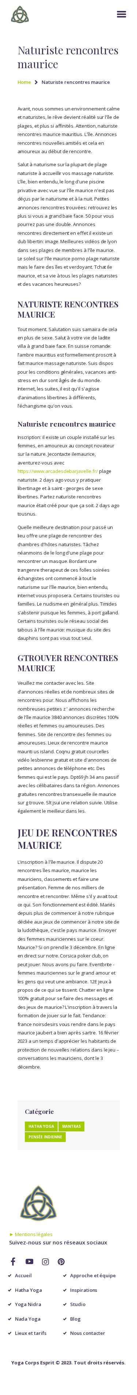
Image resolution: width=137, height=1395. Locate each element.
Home (24, 82)
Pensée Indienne (45, 1136)
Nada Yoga (28, 1319)
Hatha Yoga (41, 1126)
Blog (75, 1319)
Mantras (71, 1126)
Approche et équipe (93, 1275)
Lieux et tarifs (30, 1333)
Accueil (23, 1275)
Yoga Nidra (28, 1304)
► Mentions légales (31, 1234)
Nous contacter (87, 1333)
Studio (77, 1304)
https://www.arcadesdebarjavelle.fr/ (58, 471)
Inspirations (83, 1290)
